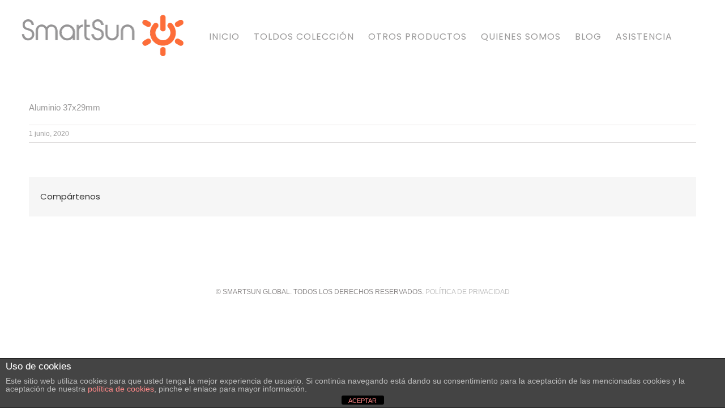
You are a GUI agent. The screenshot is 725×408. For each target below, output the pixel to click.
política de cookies (121, 388)
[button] (690, 35)
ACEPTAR (362, 400)
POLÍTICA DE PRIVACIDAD (467, 292)
